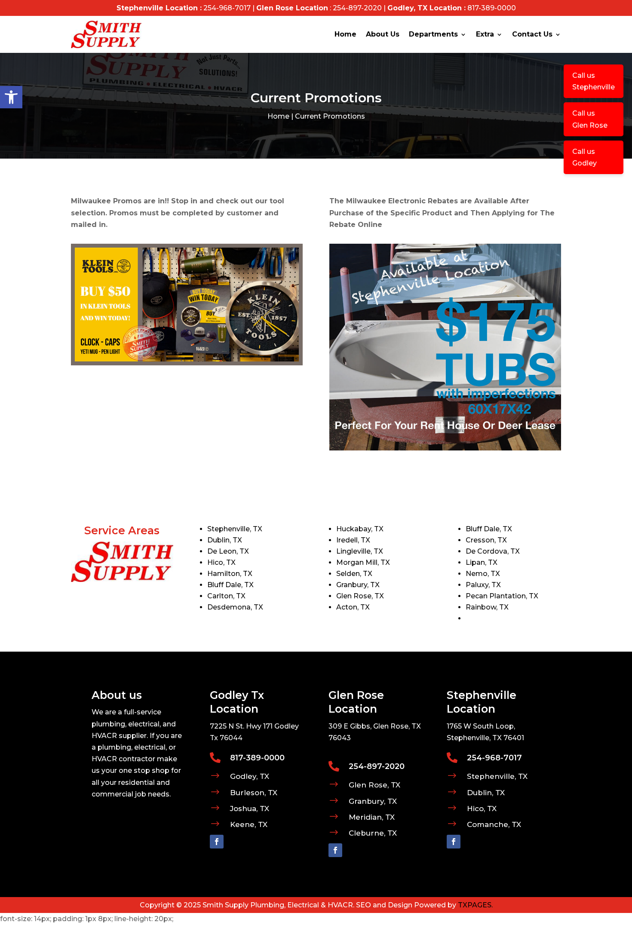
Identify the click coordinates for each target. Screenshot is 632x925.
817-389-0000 (491, 8)
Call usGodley (584, 157)
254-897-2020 (357, 8)
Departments (433, 34)
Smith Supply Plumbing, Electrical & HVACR (277, 905)
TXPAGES (474, 905)
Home (345, 34)
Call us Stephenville (593, 81)
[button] (11, 97)
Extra (485, 34)
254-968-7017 (227, 8)
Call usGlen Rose (589, 119)
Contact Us (532, 34)
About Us (382, 34)
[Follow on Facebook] (217, 841)
